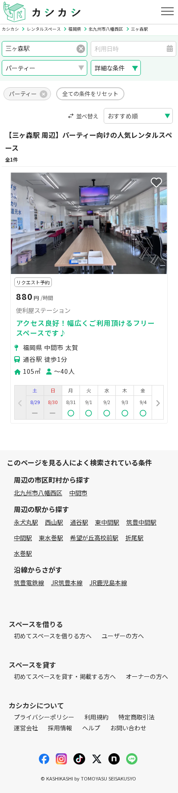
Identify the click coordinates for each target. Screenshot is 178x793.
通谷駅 (79, 522)
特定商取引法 (136, 717)
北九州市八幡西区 (38, 492)
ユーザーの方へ (123, 635)
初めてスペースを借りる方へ (53, 635)
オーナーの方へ (147, 676)
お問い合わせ (128, 727)
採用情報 (60, 727)
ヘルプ (91, 727)
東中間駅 (107, 522)
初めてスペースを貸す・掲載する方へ (65, 676)
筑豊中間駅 (141, 522)
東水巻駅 (51, 537)
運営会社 (26, 727)
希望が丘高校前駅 (94, 537)
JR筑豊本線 (67, 582)
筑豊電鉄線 (29, 582)
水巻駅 (23, 553)
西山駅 (54, 522)
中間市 (78, 492)
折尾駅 (134, 537)
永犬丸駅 (26, 522)
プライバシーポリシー (44, 717)
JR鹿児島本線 (108, 582)
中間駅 (23, 537)
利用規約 (96, 717)
